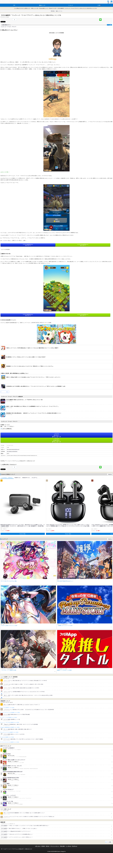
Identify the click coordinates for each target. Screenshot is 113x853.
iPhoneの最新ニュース (43, 8)
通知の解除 (62, 846)
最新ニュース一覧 (34, 8)
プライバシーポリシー (54, 846)
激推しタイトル (59, 11)
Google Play (56, 440)
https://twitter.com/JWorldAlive (12, 451)
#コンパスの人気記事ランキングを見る (7, 707)
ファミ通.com (68, 846)
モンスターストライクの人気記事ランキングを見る (9, 732)
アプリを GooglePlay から (82, 245)
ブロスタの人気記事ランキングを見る (7, 737)
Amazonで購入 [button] (23, 533)
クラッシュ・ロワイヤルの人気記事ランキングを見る (10, 722)
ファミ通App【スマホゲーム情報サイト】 (22, 8)
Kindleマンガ (17, 477)
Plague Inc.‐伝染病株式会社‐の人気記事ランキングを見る (10, 727)
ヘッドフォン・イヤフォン (7, 477)
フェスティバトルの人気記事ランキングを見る (9, 717)
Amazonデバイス (26, 477)
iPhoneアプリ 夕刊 (52, 8)
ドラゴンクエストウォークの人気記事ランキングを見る (10, 712)
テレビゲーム (34, 477)
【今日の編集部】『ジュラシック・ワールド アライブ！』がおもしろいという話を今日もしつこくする (77, 8)
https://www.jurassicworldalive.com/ (13, 449)
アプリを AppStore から (28, 245)
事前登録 (53, 11)
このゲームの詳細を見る (7, 428)
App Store (56, 435)
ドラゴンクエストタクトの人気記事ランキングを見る (10, 742)
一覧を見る (110, 474)
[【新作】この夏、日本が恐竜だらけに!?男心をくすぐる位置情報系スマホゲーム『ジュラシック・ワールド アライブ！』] (30, 410)
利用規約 (43, 846)
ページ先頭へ (109, 842)
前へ (7, 391)
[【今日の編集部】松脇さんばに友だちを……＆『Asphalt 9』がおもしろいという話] (21, 403)
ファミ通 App (5, 2)
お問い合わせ (38, 846)
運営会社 (47, 846)
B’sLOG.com (74, 846)
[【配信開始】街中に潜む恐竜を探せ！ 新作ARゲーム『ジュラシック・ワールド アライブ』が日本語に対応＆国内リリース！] (31, 416)
